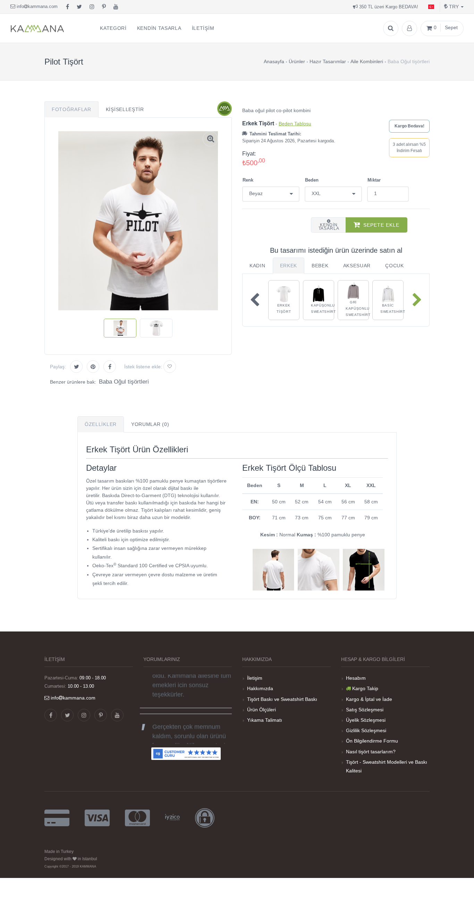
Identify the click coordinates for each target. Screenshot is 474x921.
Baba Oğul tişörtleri (124, 381)
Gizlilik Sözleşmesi (366, 730)
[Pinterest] (104, 7)
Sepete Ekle (381, 225)
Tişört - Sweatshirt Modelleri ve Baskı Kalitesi (386, 766)
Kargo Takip (365, 688)
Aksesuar (357, 265)
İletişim (254, 678)
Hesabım (356, 678)
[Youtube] (115, 7)
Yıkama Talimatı (264, 720)
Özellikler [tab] (101, 424)
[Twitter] (79, 7)
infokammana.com (36, 6)
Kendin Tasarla (329, 227)
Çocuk (394, 265)
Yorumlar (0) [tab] (150, 424)
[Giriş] (409, 28)
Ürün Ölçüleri (261, 709)
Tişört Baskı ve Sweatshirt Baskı (282, 699)
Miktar (374, 180)
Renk (248, 180)
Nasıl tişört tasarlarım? (371, 751)
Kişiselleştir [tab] (125, 109)
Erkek (288, 265)
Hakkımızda (260, 688)
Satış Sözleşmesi (364, 709)
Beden (312, 180)
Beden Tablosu (295, 123)
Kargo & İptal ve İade (369, 699)
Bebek (320, 265)
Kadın (257, 265)
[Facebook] (67, 7)
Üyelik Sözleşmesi (366, 720)
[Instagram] (92, 7)
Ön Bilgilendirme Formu (372, 741)
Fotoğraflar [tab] (71, 109)
